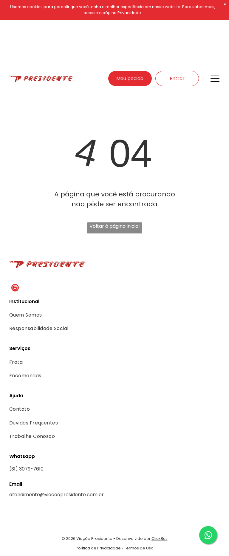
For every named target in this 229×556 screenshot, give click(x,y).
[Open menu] (215, 78)
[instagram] (15, 288)
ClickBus (159, 538)
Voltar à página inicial (114, 226)
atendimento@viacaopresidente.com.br (56, 494)
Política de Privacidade (98, 548)
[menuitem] (106, 315)
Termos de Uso (139, 548)
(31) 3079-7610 (26, 468)
